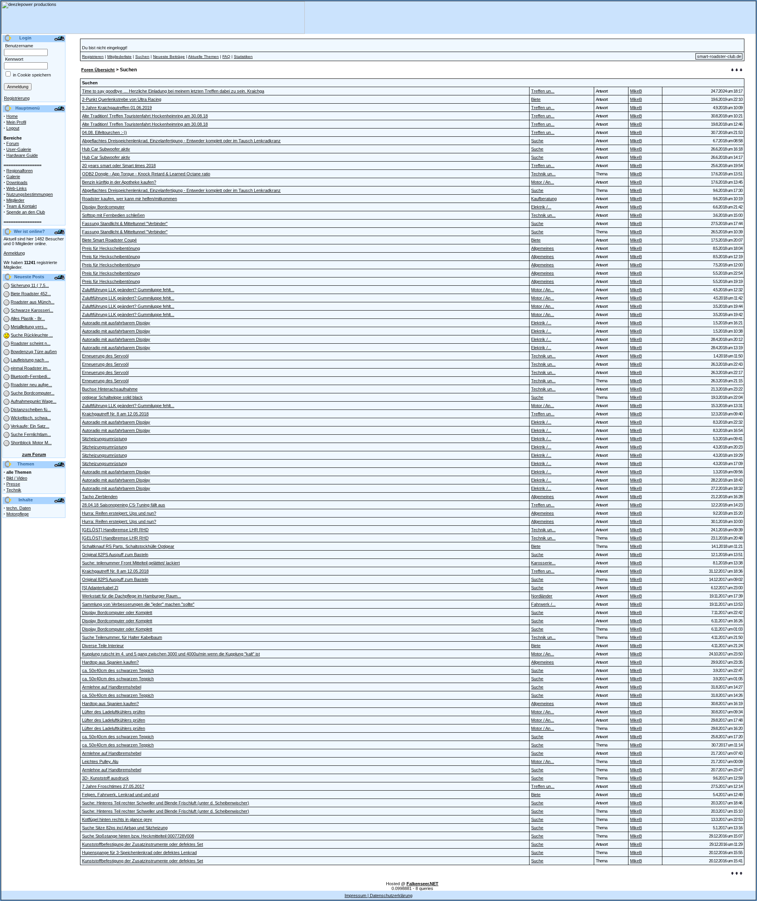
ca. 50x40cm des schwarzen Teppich (118, 670)
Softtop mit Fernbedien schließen (113, 215)
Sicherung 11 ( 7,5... (30, 285)
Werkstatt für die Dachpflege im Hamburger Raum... (131, 596)
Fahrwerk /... (543, 604)
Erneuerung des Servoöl (105, 356)
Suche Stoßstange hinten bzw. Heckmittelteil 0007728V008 (138, 836)
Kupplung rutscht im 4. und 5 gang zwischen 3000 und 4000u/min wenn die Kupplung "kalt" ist (171, 654)
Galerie (13, 176)
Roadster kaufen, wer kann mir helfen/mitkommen (129, 198)
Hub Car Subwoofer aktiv (106, 149)
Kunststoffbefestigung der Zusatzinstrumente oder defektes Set (142, 844)
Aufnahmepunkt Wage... (33, 401)
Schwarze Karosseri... (32, 310)
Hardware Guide (22, 155)
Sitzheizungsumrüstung (104, 438)
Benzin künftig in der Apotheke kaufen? (119, 182)
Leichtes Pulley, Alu (100, 761)
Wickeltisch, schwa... (31, 417)
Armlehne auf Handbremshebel (111, 687)
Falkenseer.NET (422, 883)
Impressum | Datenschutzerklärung (378, 895)
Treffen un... (542, 91)
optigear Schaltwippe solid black (112, 397)
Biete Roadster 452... (31, 293)
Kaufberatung (544, 198)
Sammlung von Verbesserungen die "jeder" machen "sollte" (138, 604)
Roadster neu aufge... (31, 384)
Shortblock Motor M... (31, 442)
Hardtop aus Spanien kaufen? (110, 662)
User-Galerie (18, 149)
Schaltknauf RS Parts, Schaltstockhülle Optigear (128, 546)
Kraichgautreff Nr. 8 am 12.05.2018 (115, 413)
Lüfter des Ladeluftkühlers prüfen (113, 711)
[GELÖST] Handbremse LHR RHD (115, 529)
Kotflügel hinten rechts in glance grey (117, 819)
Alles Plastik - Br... (28, 318)
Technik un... (543, 173)
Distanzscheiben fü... (31, 409)
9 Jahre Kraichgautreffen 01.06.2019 (117, 107)
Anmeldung (14, 253)
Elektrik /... (541, 207)
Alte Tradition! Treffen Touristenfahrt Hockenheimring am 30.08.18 (145, 116)
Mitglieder (15, 200)
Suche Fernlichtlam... (31, 434)
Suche (537, 140)
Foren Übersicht (98, 69)
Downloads (17, 182)
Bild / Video (16, 478)
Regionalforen (19, 170)
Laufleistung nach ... (30, 359)
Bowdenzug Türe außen (34, 351)
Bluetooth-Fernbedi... (30, 376)
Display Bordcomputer (103, 207)
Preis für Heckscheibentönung (111, 248)
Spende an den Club (25, 212)
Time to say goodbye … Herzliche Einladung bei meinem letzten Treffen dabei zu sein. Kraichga (173, 91)
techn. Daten (18, 508)
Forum (12, 143)
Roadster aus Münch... (32, 302)
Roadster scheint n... (30, 343)
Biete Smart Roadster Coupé (109, 240)
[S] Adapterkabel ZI (100, 587)
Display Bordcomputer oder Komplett (117, 612)
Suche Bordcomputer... (32, 393)
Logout (12, 128)
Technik (13, 490)
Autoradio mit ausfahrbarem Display (116, 322)
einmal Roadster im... (31, 368)
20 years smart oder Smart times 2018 (119, 165)
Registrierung (17, 98)
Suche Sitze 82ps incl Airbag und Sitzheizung (125, 827)
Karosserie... (543, 562)
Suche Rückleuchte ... (32, 335)
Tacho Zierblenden (99, 496)
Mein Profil (16, 122)
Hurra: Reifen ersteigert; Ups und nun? (119, 513)
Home (12, 116)
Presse (13, 484)
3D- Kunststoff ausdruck (105, 778)
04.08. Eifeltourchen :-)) (104, 132)
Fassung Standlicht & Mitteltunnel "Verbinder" (125, 223)
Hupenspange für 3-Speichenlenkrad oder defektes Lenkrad (139, 852)
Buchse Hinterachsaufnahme (110, 389)
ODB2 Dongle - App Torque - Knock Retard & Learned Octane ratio (146, 173)
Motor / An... (542, 182)
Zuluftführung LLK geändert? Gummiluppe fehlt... (128, 289)
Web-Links (16, 188)
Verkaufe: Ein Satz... (30, 426)
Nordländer (541, 596)
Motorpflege (17, 514)
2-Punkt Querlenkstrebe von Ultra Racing (121, 99)
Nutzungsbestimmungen (29, 194)
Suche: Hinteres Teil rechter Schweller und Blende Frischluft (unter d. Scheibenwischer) (165, 802)
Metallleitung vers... (29, 326)
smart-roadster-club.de (719, 56)
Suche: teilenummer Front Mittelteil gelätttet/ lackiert (131, 562)
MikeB (636, 91)
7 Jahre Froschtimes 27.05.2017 (113, 786)
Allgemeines (542, 248)
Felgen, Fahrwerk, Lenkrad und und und (120, 794)
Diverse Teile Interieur (103, 645)
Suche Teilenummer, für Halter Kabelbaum (122, 637)
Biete (536, 99)
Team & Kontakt (21, 206)
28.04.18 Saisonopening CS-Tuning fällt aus (123, 505)
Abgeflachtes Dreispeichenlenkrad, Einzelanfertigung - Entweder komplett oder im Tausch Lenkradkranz (181, 140)
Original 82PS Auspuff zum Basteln (115, 554)
